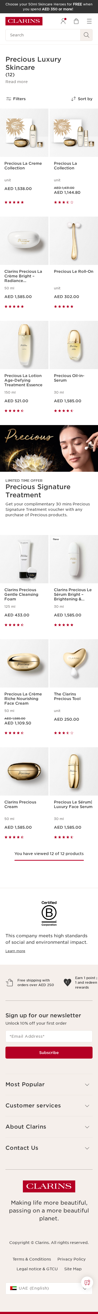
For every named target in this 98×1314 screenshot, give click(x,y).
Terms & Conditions (32, 1283)
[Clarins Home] (23, 21)
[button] (16, 81)
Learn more (15, 951)
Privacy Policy (71, 1283)
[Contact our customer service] (87, 1282)
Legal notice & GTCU (37, 1292)
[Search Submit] (87, 35)
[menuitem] (63, 21)
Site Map (73, 1292)
